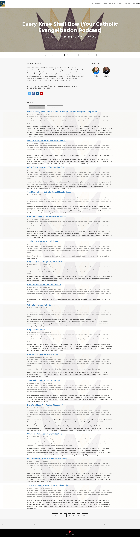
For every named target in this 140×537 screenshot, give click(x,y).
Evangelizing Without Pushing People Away (47, 458)
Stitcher (92, 55)
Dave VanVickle (106, 76)
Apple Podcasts (58, 55)
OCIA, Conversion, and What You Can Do (45, 167)
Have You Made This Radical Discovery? (45, 405)
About (91, 4)
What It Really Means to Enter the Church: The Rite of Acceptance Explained (62, 112)
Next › (85, 515)
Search (119, 4)
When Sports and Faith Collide (41, 305)
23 (78, 515)
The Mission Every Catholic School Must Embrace (49, 192)
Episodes (98, 4)
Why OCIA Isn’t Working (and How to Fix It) (46, 140)
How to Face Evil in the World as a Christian (46, 216)
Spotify (82, 55)
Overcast (72, 55)
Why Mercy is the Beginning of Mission (44, 262)
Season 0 (55, 107)
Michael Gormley (96, 76)
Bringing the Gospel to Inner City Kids (44, 284)
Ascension (127, 4)
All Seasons (37, 107)
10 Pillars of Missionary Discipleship (42, 241)
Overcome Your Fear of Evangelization (44, 434)
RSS (47, 55)
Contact (112, 4)
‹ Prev (55, 515)
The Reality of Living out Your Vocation (44, 380)
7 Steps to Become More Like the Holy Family (47, 485)
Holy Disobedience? (36, 329)
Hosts (105, 4)
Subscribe (136, 4)
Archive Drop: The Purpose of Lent (43, 354)
